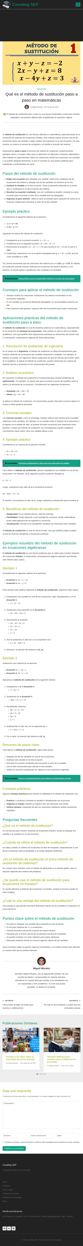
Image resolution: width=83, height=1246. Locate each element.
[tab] (37, 1074)
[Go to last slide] (6, 1050)
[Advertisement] (41, 25)
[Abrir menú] (78, 4)
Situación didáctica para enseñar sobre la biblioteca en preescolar (61, 1059)
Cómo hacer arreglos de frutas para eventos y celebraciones (18, 1004)
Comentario (9, 1103)
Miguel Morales (41, 968)
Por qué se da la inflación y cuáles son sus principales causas (62, 1004)
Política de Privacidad (12, 1197)
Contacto (6, 1186)
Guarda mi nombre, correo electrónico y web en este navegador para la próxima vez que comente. (42, 1142)
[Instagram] (13, 1228)
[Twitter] (9, 1228)
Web (59, 1136)
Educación (41, 89)
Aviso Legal (8, 1190)
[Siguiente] (76, 1050)
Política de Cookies (11, 1194)
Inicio (5, 1182)
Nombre (7, 1136)
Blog (4, 1201)
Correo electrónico (38, 1136)
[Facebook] (4, 1228)
